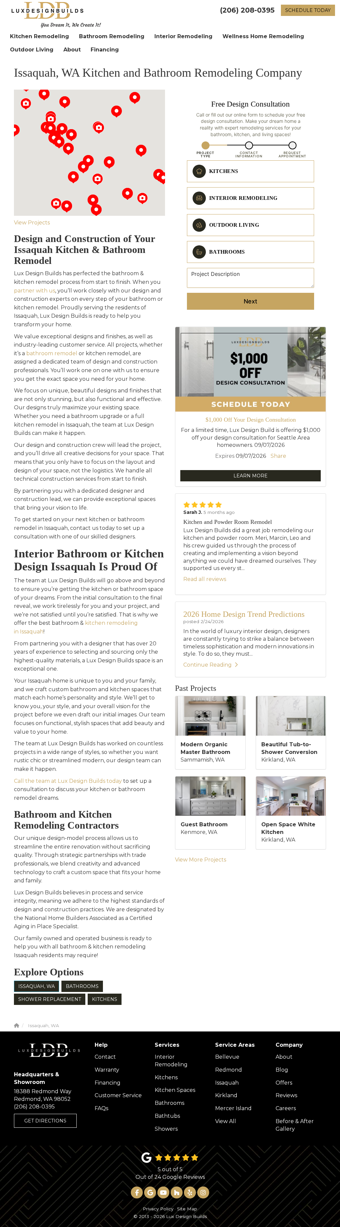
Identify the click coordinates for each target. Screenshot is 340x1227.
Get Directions (45, 1121)
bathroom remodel (51, 353)
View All (225, 1121)
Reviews (286, 1095)
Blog (282, 1070)
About (284, 1057)
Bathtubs (167, 1116)
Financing (108, 1083)
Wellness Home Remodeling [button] (263, 36)
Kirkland (226, 1095)
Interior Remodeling (171, 1061)
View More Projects (200, 860)
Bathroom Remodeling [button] (111, 36)
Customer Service (118, 1095)
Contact (105, 1057)
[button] (163, 178)
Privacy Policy (158, 1208)
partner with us (34, 290)
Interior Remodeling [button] (183, 36)
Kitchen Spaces (175, 1090)
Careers (286, 1108)
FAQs (101, 1108)
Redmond (228, 1070)
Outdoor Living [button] (31, 49)
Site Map (187, 1208)
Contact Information (248, 154)
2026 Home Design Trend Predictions (243, 614)
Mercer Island (233, 1108)
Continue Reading (207, 665)
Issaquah (227, 1083)
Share (278, 456)
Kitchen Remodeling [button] (39, 36)
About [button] (72, 49)
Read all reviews (204, 579)
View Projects (32, 222)
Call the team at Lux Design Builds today (68, 781)
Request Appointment (292, 154)
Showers (166, 1129)
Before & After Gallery (295, 1125)
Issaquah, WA (36, 986)
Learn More (250, 476)
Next (250, 301)
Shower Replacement (49, 999)
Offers (284, 1083)
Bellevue (227, 1057)
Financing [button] (105, 49)
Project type (205, 154)
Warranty (107, 1070)
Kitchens (104, 999)
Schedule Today (308, 10)
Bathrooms (82, 986)
